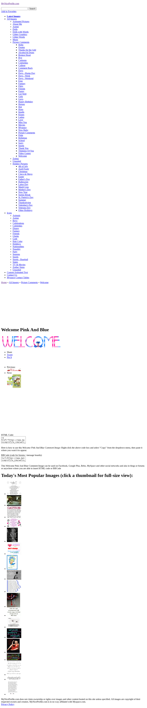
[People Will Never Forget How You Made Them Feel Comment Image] (14, 659)
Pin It (9, 357)
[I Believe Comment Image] (14, 627)
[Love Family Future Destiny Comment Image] (14, 591)
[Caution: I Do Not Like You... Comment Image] (14, 517)
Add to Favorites (8, 11)
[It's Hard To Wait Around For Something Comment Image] (14, 579)
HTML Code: (7, 435)
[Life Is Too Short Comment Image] (12, 694)
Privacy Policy (7, 704)
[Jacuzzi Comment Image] (14, 505)
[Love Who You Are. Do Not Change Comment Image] (14, 554)
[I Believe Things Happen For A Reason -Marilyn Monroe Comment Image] (12, 541)
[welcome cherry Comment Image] (14, 370)
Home (4, 282)
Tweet (9, 354)
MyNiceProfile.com (10, 3)
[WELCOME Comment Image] (14, 387)
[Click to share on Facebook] (31, 342)
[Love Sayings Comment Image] (14, 494)
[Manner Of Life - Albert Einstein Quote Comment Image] (14, 615)
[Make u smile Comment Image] (14, 679)
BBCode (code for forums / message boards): (21, 455)
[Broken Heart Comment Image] (13, 606)
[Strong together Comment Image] (14, 637)
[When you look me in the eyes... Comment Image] (14, 674)
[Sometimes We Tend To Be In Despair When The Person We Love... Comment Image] (14, 526)
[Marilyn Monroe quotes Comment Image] (13, 652)
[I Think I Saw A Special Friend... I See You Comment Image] (12, 568)
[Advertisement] (73, 304)
